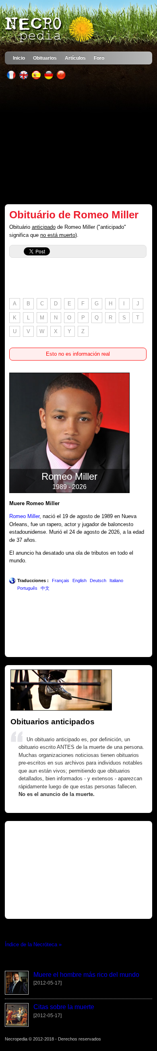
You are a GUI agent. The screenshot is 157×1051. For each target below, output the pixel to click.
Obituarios (45, 57)
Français (60, 580)
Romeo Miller (24, 516)
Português (27, 588)
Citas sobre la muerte (63, 1006)
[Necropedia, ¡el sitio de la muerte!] (50, 30)
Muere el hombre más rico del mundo (86, 974)
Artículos (75, 57)
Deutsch (98, 580)
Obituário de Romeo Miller (73, 215)
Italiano (116, 580)
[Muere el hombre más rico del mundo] (17, 993)
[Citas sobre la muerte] (17, 1025)
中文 (45, 588)
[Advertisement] (79, 141)
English (79, 580)
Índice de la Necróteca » (33, 944)
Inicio (19, 57)
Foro (99, 57)
